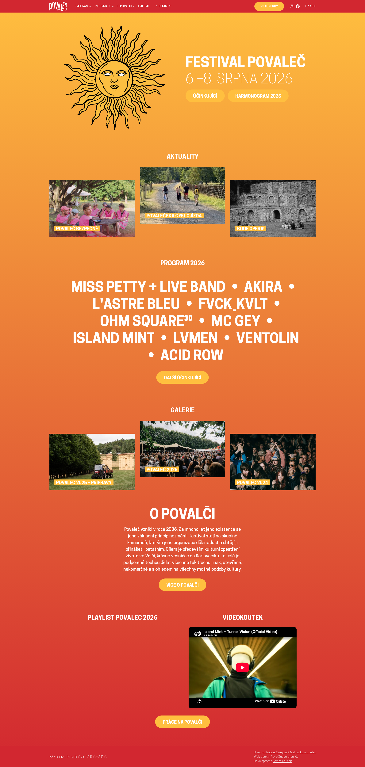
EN (314, 6)
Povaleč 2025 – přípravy (84, 482)
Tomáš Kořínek (282, 761)
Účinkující (205, 96)
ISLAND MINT (114, 338)
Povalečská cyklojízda (174, 215)
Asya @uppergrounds (284, 756)
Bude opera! (250, 228)
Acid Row (191, 355)
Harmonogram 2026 (258, 96)
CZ (307, 6)
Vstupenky (269, 6)
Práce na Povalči (182, 722)
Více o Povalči (182, 585)
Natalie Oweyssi (276, 752)
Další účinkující (182, 377)
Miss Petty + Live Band (148, 286)
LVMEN (195, 338)
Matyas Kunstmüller (303, 752)
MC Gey (235, 321)
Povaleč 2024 (252, 482)
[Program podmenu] (90, 6)
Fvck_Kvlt (233, 304)
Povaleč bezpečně (77, 228)
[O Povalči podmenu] (133, 6)
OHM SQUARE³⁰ (146, 321)
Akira (263, 286)
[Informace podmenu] (113, 6)
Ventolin (267, 338)
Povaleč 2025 (162, 469)
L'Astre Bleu (136, 304)
